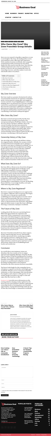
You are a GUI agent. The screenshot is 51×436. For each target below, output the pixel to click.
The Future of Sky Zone (9, 87)
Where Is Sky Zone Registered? (11, 85)
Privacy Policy (43, 434)
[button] (48, 13)
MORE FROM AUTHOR (10, 337)
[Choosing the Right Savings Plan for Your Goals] (37, 74)
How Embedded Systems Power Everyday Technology (16, 352)
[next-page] (4, 359)
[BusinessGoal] (25, 7)
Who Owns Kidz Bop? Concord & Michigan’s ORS (26, 306)
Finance (21, 13)
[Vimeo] (46, 1)
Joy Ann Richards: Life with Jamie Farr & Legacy (28, 409)
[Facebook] (40, 1)
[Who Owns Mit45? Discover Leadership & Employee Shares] (37, 59)
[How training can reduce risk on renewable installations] (6, 343)
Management (11, 41)
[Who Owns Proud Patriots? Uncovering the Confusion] (37, 66)
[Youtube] (49, 1)
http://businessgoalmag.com (15, 316)
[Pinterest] (8, 52)
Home (7, 13)
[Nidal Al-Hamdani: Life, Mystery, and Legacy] (20, 422)
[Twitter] (44, 1)
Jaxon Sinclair (5, 49)
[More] (14, 52)
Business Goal (5, 280)
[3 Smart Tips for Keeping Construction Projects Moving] (28, 343)
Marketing (29, 13)
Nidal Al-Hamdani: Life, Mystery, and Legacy (28, 422)
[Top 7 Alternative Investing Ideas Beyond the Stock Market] (20, 415)
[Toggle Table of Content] (17, 76)
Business (13, 13)
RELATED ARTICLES (9, 334)
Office (36, 13)
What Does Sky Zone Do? (9, 83)
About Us (33, 434)
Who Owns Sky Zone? (8, 79)
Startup (8, 17)
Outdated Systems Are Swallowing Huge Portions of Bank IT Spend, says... (45, 82)
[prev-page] (2, 359)
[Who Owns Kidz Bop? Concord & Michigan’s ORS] (37, 53)
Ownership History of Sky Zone (11, 81)
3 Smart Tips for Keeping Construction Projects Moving (27, 351)
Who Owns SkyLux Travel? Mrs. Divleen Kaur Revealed (7, 306)
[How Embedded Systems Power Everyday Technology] (17, 343)
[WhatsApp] (11, 52)
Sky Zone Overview (8, 78)
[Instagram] (42, 1)
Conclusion (6, 89)
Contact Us (16, 17)
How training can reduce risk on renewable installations (5, 351)
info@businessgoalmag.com (8, 422)
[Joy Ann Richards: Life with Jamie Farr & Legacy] (20, 409)
